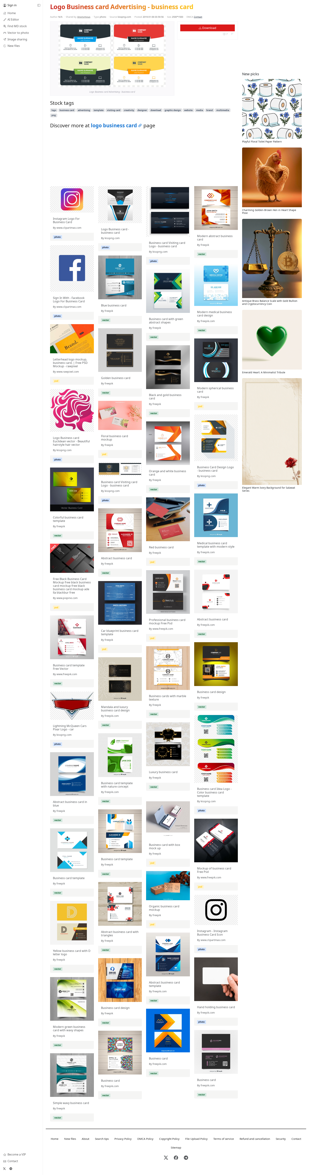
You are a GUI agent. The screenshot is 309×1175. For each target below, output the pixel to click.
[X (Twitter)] (4, 1168)
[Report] (232, 33)
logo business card (114, 125)
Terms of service (223, 1138)
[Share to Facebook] (156, 83)
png (54, 115)
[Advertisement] (144, 158)
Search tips (102, 1138)
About (85, 1138)
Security (281, 1138)
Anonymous (83, 16)
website (188, 110)
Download (209, 28)
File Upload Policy (196, 1138)
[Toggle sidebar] (38, 5)
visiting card (113, 110)
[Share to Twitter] (149, 83)
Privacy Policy (123, 1138)
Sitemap (176, 1147)
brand (209, 110)
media (199, 110)
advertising (84, 110)
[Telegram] (11, 1168)
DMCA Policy (145, 1138)
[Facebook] (176, 1158)
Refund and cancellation (255, 1138)
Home (54, 1138)
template (99, 110)
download (156, 110)
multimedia (222, 110)
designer (142, 110)
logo (54, 110)
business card (67, 110)
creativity (129, 110)
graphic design (173, 110)
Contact (198, 16)
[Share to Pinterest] (162, 83)
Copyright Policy (169, 1138)
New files (70, 1138)
